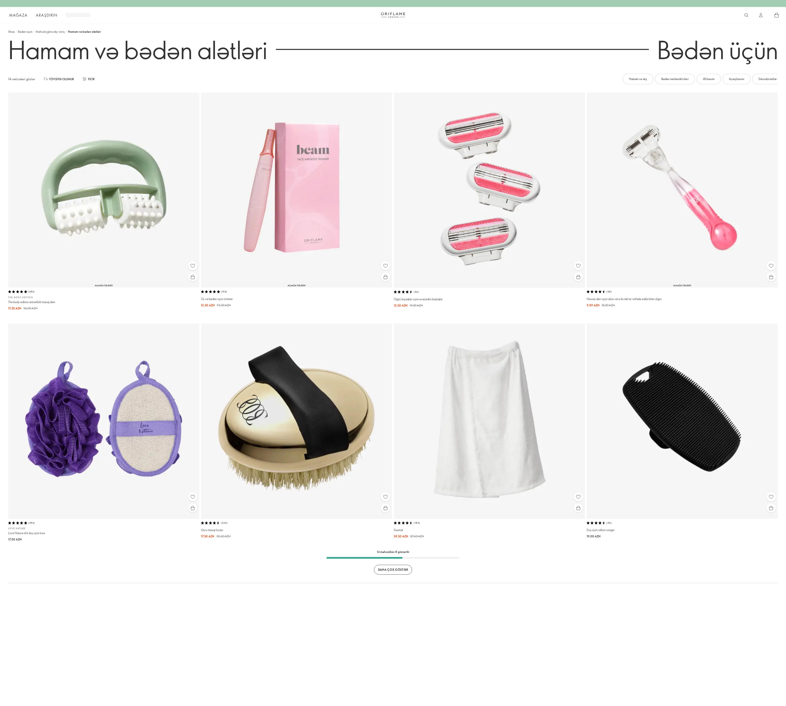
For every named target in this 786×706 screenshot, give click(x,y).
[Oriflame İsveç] (393, 15)
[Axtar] (746, 15)
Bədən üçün (25, 32)
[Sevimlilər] (192, 265)
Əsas (11, 32)
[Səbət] (776, 15)
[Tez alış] (192, 277)
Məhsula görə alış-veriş (50, 32)
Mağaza (18, 15)
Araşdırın (47, 15)
